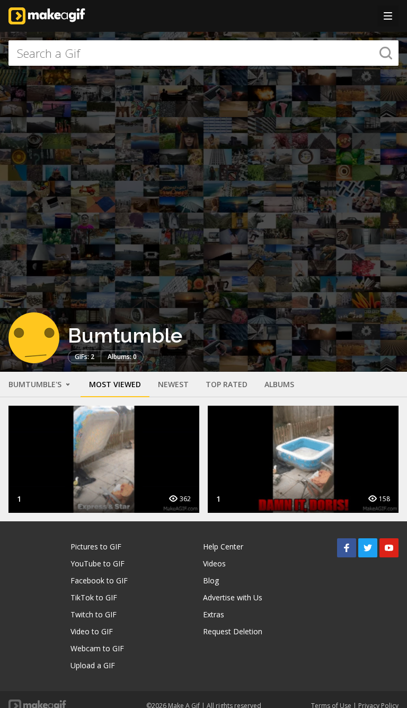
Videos (214, 563)
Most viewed (115, 384)
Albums (279, 384)
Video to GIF (91, 631)
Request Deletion (232, 631)
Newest (173, 384)
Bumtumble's (36, 384)
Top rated (226, 384)
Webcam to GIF (97, 648)
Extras (213, 614)
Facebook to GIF (99, 580)
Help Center (223, 546)
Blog (211, 580)
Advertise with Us (232, 597)
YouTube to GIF (97, 563)
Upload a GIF (92, 665)
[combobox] (203, 53)
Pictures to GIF (95, 546)
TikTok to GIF (93, 597)
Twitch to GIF (93, 614)
